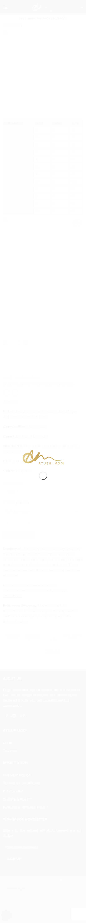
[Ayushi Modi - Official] (43, 457)
